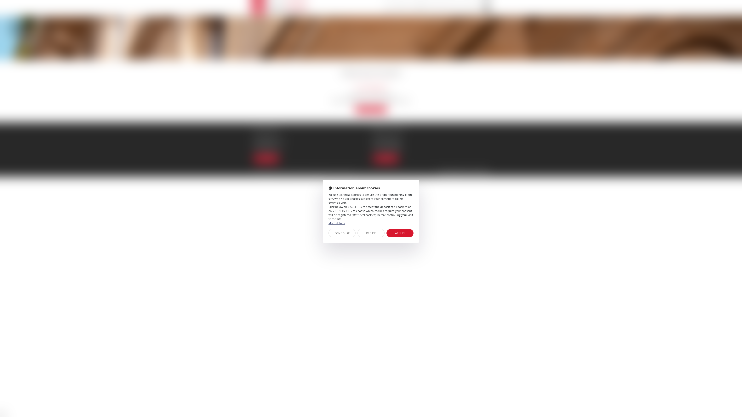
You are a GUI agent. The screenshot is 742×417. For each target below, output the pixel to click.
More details (336, 223)
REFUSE (371, 233)
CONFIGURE (342, 233)
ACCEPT (400, 233)
